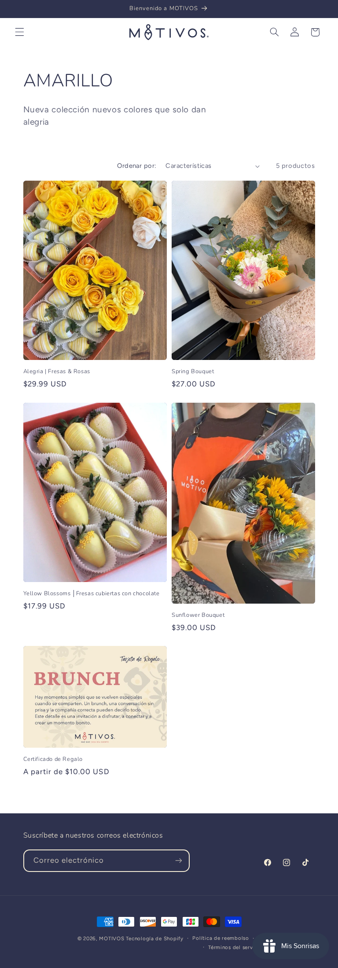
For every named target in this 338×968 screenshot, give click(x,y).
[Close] (277, 302)
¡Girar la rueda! (169, 655)
